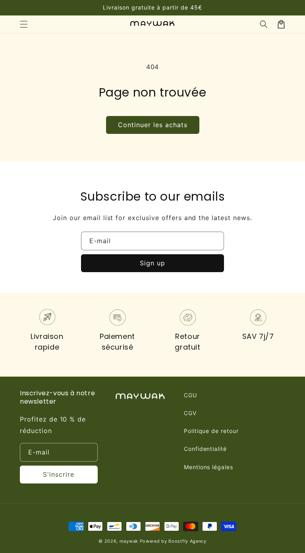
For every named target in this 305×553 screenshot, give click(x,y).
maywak (129, 541)
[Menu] (24, 24)
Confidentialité (205, 448)
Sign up (152, 263)
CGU (190, 395)
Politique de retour (211, 430)
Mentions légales (208, 467)
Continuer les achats (152, 125)
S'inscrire (58, 474)
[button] (263, 24)
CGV (190, 413)
